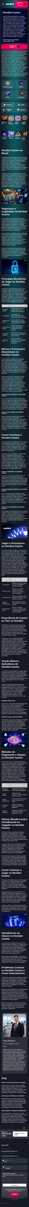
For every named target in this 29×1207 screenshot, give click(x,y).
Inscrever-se (14, 1185)
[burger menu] (3, 4)
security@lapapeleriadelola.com (9, 1156)
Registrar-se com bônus (19, 1134)
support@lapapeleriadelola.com (9, 1151)
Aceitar (14, 1194)
